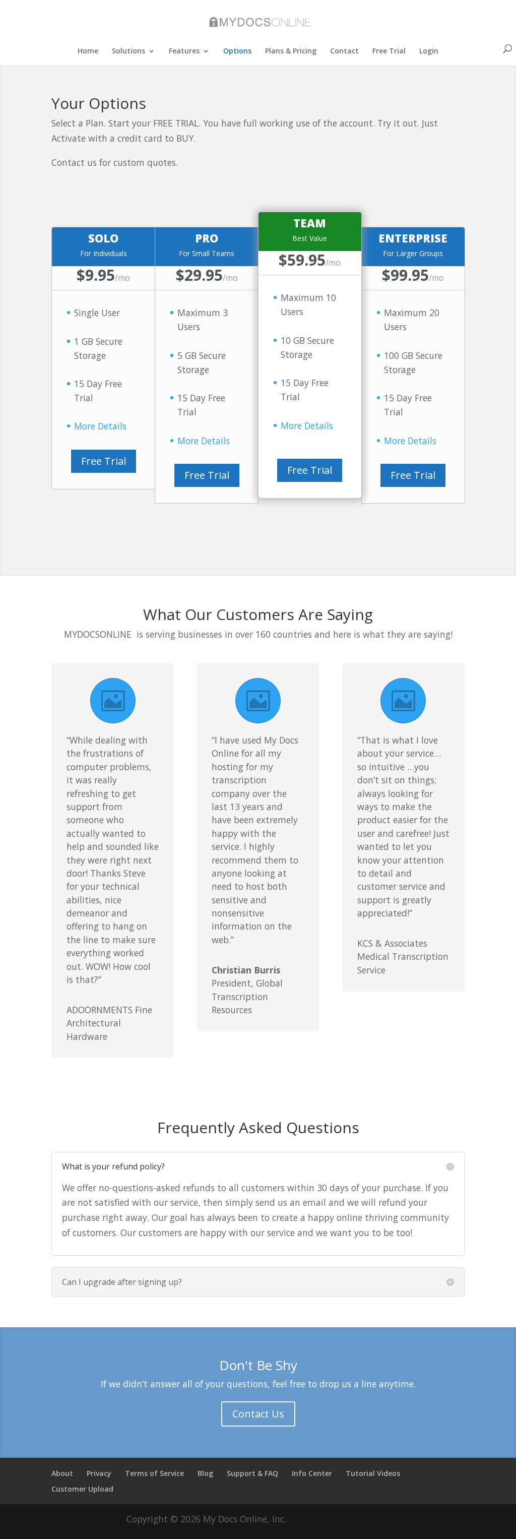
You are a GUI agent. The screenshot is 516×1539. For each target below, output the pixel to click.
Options (237, 51)
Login (428, 51)
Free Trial (389, 51)
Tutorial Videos (373, 1473)
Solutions (128, 51)
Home (88, 51)
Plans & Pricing (290, 51)
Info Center (312, 1473)
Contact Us (258, 1414)
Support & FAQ (252, 1473)
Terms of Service (154, 1473)
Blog (205, 1473)
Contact (344, 51)
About (62, 1473)
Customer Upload (82, 1489)
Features (184, 51)
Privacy (99, 1473)
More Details (100, 426)
